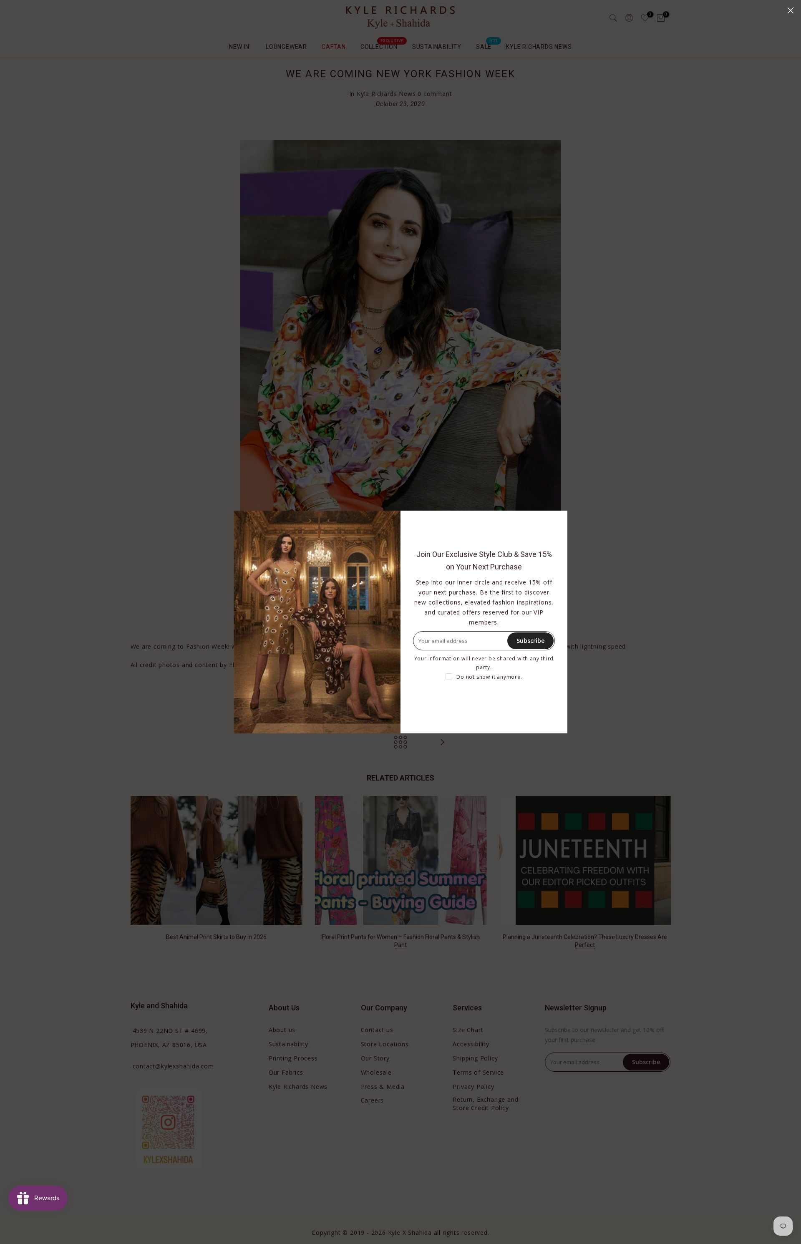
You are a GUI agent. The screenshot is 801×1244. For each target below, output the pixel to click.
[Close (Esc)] (790, 10)
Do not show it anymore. (489, 676)
